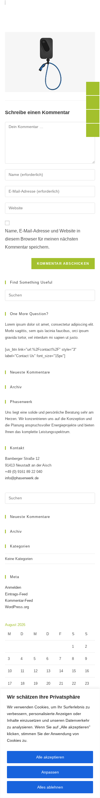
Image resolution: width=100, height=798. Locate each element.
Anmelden (13, 587)
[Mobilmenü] (90, 6)
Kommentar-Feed (19, 600)
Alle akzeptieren (50, 757)
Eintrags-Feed (16, 594)
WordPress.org (17, 607)
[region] (50, 743)
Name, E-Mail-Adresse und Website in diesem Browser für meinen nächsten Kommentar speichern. (42, 239)
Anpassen (50, 772)
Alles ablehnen (50, 787)
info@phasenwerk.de (22, 478)
